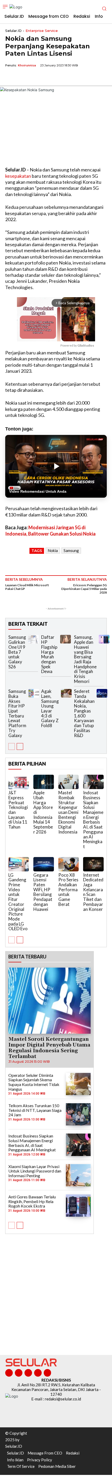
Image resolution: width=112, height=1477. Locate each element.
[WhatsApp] (34, 77)
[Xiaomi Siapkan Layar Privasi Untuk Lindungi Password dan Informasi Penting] (78, 1175)
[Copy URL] (46, 77)
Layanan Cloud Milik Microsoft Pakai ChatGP (27, 587)
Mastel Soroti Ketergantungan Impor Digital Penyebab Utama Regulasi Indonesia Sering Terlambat (49, 1048)
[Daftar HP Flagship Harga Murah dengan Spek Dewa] (65, 639)
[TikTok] (28, 1373)
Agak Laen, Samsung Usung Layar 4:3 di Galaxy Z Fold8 (50, 708)
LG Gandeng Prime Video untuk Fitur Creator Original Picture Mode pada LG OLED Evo (18, 902)
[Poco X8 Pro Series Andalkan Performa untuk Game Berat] (68, 864)
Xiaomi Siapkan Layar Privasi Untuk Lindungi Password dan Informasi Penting (34, 1171)
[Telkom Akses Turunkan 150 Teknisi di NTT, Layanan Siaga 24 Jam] (78, 1114)
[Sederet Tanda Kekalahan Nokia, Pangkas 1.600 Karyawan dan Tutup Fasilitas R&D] (102, 693)
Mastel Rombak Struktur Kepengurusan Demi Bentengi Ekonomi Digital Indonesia (68, 812)
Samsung (71, 550)
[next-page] (20, 746)
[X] (22, 77)
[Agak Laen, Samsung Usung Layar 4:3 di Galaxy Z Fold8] (66, 693)
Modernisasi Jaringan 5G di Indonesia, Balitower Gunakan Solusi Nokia (50, 530)
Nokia (53, 550)
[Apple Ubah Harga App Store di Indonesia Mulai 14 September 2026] (43, 782)
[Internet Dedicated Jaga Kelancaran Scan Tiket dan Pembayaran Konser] (93, 864)
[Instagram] (18, 1373)
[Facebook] (10, 77)
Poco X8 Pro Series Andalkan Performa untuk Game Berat (68, 889)
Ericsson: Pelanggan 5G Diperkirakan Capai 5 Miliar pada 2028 (84, 588)
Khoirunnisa (27, 65)
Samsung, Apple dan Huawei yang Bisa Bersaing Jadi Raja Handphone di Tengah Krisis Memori (85, 659)
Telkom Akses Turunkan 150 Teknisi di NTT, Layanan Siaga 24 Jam (34, 1110)
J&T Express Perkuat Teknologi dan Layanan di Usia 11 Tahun (18, 810)
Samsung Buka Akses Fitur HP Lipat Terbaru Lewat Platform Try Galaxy (17, 713)
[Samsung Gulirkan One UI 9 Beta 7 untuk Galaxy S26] (33, 639)
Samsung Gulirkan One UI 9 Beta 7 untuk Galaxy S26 (17, 651)
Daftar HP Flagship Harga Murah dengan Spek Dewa (49, 654)
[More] (58, 77)
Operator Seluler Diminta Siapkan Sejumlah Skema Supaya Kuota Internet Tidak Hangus (33, 1082)
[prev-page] (11, 746)
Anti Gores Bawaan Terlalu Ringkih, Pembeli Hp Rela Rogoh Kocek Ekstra (32, 1201)
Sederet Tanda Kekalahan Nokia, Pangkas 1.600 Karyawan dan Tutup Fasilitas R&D (84, 713)
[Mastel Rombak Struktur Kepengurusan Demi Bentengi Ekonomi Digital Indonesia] (68, 782)
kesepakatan (18, 176)
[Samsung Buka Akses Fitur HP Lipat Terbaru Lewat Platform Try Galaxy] (33, 693)
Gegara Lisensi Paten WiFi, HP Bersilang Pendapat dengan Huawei (42, 892)
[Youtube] (47, 1373)
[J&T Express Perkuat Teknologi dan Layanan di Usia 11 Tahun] (18, 782)
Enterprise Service (42, 30)
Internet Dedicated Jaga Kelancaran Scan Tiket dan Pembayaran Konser (93, 892)
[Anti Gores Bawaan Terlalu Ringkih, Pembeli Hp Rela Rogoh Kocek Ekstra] (78, 1205)
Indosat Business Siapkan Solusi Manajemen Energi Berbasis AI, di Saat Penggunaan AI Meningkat (93, 819)
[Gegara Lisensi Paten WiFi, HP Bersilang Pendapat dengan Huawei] (43, 864)
